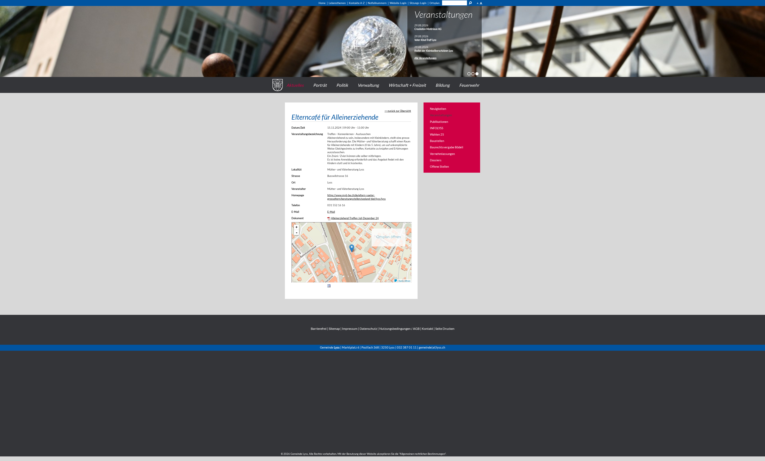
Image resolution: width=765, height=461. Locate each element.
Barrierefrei (319, 328)
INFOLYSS (436, 128)
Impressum (349, 328)
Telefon (295, 205)
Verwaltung (368, 85)
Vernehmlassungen (442, 154)
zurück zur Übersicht (399, 110)
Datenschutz (368, 328)
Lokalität (296, 169)
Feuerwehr (469, 85)
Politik (342, 85)
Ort (293, 182)
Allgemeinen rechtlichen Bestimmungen (422, 453)
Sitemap (334, 328)
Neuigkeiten (438, 108)
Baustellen (437, 141)
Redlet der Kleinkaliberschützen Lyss (433, 50)
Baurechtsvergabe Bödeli (446, 147)
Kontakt (427, 328)
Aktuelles (295, 85)
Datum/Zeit (298, 127)
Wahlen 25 (437, 134)
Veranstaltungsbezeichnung (307, 134)
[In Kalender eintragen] (329, 286)
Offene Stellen (439, 166)
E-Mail (295, 211)
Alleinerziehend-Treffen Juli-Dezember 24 (355, 218)
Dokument (297, 218)
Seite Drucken (444, 328)
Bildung (442, 85)
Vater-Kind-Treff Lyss (425, 39)
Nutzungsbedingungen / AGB (399, 328)
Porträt (320, 85)
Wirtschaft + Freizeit (407, 85)
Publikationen (439, 121)
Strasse (295, 175)
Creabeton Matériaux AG (427, 29)
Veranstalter (298, 188)
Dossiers (435, 160)
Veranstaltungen (441, 115)
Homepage (297, 195)
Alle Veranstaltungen (425, 58)
